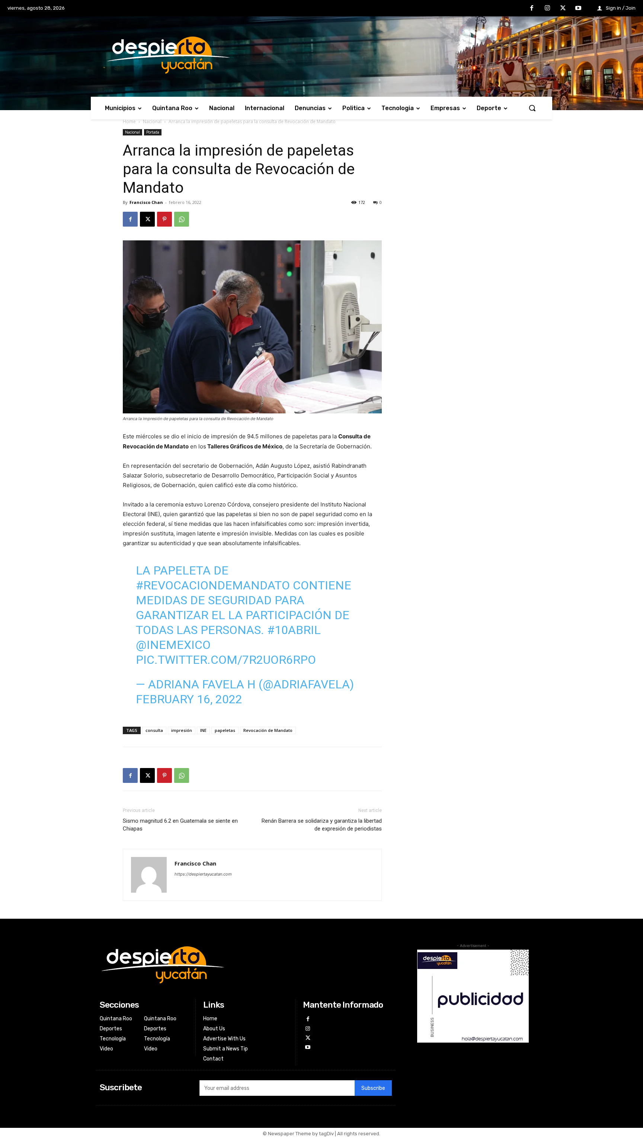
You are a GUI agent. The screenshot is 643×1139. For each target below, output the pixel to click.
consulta (154, 730)
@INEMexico (173, 645)
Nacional (152, 121)
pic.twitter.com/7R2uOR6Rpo (226, 660)
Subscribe (373, 1088)
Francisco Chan (146, 202)
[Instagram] (547, 8)
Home (129, 121)
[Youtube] (578, 8)
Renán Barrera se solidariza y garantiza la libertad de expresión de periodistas (322, 825)
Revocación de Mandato (267, 730)
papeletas (225, 730)
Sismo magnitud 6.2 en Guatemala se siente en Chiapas (180, 825)
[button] (532, 108)
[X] (563, 8)
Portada (152, 132)
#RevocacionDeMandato (213, 585)
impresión (181, 730)
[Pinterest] (164, 219)
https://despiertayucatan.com (203, 874)
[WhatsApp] (181, 219)
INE (203, 730)
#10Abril (294, 630)
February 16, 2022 (189, 699)
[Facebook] (532, 8)
